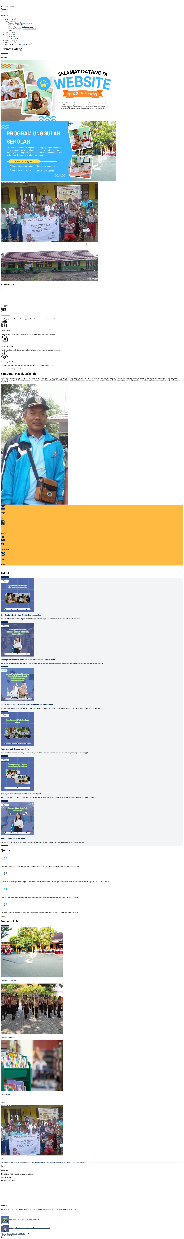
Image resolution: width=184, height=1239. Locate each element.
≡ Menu (3, 16)
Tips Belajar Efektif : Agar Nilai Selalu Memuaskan (24, 1219)
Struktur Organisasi (27, 27)
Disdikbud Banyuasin (42, 1209)
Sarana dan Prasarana (29, 29)
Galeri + (7, 34)
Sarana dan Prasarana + (15, 29)
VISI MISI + (12, 25)
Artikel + (7, 40)
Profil (11, 21)
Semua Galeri (5, 925)
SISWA (13, 32)
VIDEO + (11, 38)
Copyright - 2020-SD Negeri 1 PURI (13, 1234)
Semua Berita (5, 577)
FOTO (16, 36)
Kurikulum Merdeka (7, 1209)
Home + (7, 19)
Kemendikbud (59, 1209)
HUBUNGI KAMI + (11, 44)
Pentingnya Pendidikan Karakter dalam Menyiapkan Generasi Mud (29, 1228)
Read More (4, 53)
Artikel (12, 40)
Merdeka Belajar (19, 1209)
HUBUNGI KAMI (24, 44)
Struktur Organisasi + (14, 27)
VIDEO (17, 38)
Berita (12, 42)
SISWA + (7, 32)
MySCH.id (12, 1235)
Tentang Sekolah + (14, 23)
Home (12, 19)
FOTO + (11, 36)
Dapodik (52, 1209)
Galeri (12, 34)
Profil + (7, 21)
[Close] (1, 288)
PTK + (7, 30)
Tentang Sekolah (25, 23)
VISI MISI (20, 25)
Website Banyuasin (70, 1209)
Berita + (7, 42)
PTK (10, 30)
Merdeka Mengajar (29, 1209)
